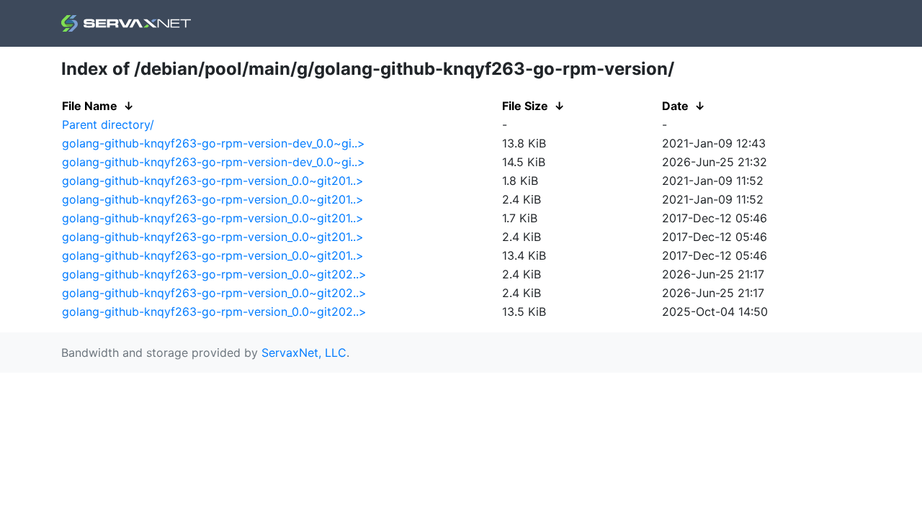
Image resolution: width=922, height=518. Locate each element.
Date (675, 106)
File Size (525, 106)
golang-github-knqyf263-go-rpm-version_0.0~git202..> (214, 274)
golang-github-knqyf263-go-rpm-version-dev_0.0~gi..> (213, 143)
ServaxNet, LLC (303, 352)
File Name (89, 106)
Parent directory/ (108, 124)
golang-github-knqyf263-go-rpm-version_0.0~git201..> (213, 180)
